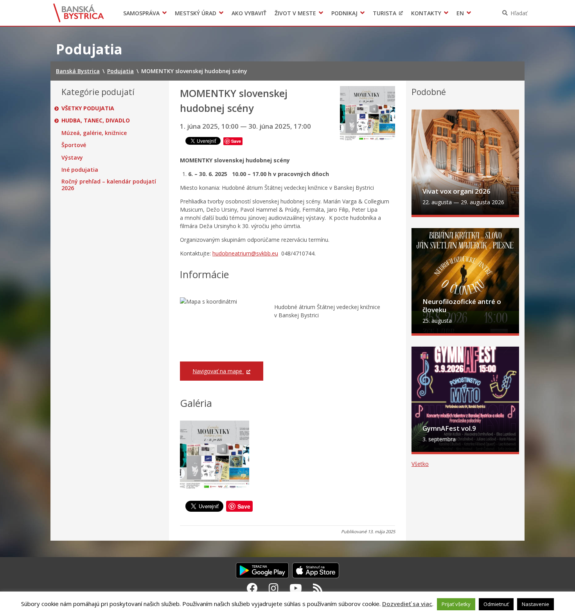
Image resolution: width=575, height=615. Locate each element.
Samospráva (141, 13)
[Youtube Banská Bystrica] (295, 588)
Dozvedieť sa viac (407, 604)
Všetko (420, 464)
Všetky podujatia (87, 108)
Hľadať (518, 13)
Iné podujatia (79, 169)
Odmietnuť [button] (496, 604)
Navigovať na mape (218, 371)
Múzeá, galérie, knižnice (94, 133)
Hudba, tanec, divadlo (95, 120)
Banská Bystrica (79, 13)
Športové (73, 145)
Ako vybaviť (249, 13)
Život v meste (295, 13)
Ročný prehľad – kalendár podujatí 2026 (108, 185)
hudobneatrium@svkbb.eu (245, 253)
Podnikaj (344, 13)
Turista (384, 13)
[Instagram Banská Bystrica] (274, 588)
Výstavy (72, 157)
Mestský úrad (195, 13)
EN (460, 13)
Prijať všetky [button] (456, 604)
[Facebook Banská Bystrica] (252, 588)
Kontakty (426, 13)
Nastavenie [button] (535, 604)
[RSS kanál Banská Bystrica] (318, 588)
